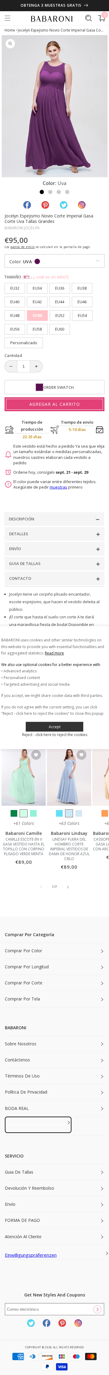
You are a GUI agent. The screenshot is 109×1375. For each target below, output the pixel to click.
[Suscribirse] (97, 1309)
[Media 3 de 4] (58, 192)
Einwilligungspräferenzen (31, 1255)
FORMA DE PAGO (22, 1220)
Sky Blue (69, 813)
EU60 (59, 329)
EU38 (82, 288)
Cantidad (13, 355)
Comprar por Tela (22, 999)
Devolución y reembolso (29, 1188)
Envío (10, 1204)
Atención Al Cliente (23, 1236)
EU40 (14, 301)
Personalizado (23, 342)
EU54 (82, 315)
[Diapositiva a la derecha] (67, 887)
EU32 (14, 288)
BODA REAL (17, 1108)
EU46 (82, 301)
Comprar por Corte (23, 983)
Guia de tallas (19, 1172)
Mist (78, 813)
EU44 (59, 301)
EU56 (14, 329)
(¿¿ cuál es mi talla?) (45, 277)
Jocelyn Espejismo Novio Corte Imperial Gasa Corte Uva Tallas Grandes (61, 30)
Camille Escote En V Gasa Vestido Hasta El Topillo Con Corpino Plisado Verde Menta (24, 846)
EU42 (37, 301)
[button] (7, 18)
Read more (54, 653)
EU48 (14, 315)
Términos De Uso (22, 1076)
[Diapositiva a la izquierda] (41, 887)
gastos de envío (23, 247)
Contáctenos (17, 1060)
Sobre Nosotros (20, 1044)
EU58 (37, 329)
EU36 (59, 288)
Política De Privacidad (26, 1092)
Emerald (14, 813)
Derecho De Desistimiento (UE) (38, 1124)
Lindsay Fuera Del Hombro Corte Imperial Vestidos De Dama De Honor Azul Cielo (69, 849)
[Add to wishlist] (36, 755)
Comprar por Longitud (27, 967)
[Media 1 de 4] (42, 192)
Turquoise (33, 813)
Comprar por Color (23, 950)
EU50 (37, 315)
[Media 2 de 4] (50, 192)
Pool (59, 813)
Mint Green (23, 813)
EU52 (59, 315)
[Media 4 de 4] (67, 192)
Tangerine (104, 813)
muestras (58, 487)
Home (10, 30)
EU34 (37, 288)
